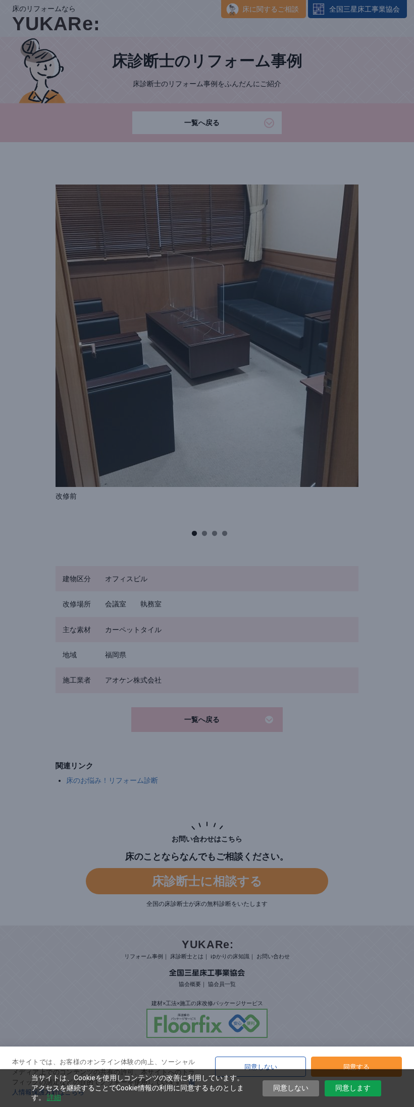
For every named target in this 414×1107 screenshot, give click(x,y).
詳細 (54, 1097)
